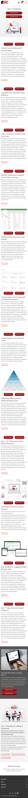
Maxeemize (24, 795)
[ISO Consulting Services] (4, 2)
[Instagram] (15, 793)
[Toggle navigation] (25, 2)
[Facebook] (12, 793)
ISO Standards (5, 754)
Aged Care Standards (18, 754)
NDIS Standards (6, 757)
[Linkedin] (10, 793)
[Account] (18, 2)
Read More (4, 79)
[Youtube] (17, 793)
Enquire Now (14, 16)
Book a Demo (14, 12)
